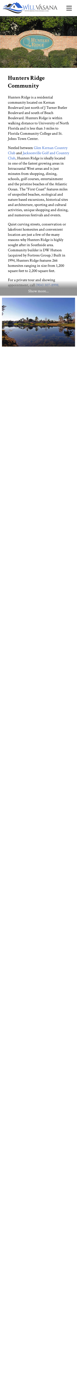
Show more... (38, 291)
